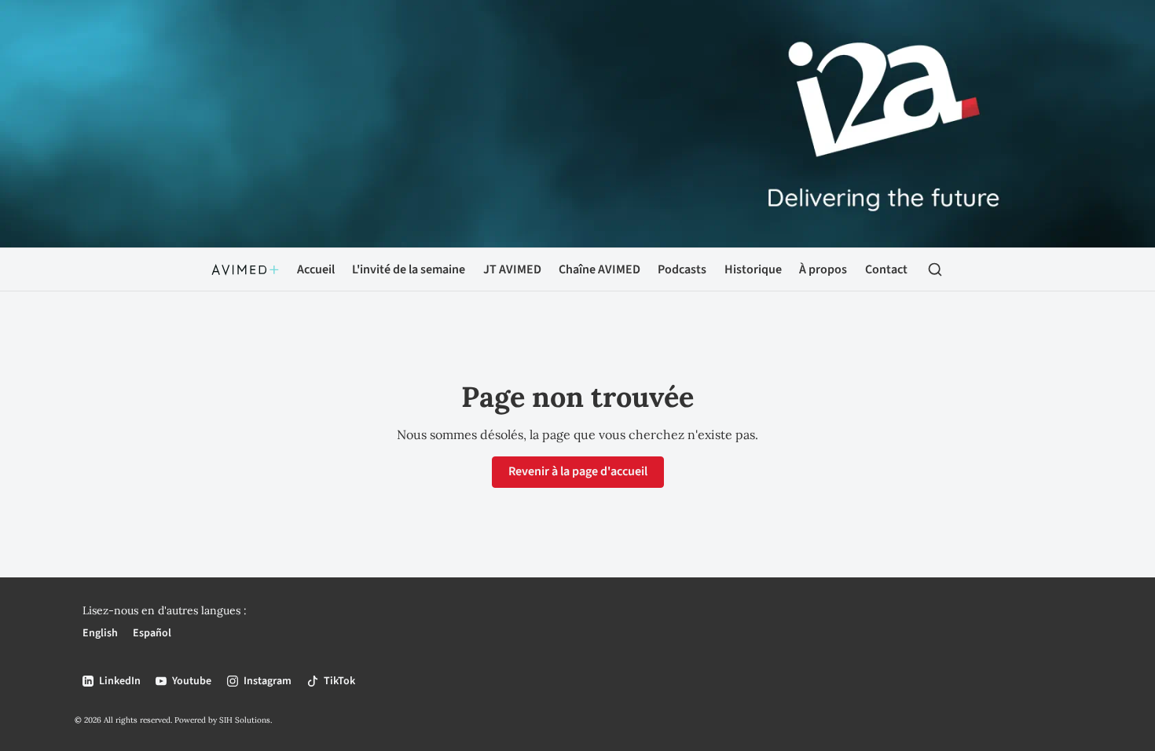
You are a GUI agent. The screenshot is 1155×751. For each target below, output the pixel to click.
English (100, 633)
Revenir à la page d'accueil (577, 471)
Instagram (268, 681)
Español (152, 633)
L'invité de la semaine (408, 269)
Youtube (191, 681)
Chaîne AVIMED (599, 269)
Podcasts (682, 269)
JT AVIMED (512, 269)
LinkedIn (120, 681)
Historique (753, 269)
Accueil (316, 269)
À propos (823, 269)
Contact (886, 269)
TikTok (339, 681)
